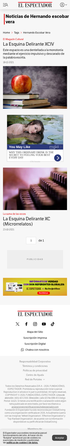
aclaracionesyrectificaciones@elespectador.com (35, 407)
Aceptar (59, 437)
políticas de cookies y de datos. (22, 442)
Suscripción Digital (35, 343)
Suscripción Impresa (35, 337)
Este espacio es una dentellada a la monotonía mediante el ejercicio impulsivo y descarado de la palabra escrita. (33, 53)
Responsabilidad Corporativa (35, 361)
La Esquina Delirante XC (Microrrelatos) (26, 221)
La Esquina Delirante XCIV (28, 44)
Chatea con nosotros (37, 349)
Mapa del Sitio (35, 332)
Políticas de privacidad (35, 370)
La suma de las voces (14, 213)
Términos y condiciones (35, 366)
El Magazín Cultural (13, 39)
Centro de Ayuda (35, 375)
